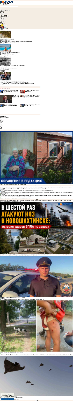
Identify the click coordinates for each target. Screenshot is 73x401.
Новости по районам (3, 56)
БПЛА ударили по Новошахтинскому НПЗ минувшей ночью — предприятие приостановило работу (32, 299)
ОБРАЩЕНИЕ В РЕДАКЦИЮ (4, 16)
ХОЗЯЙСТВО (2, 22)
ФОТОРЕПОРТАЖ (3, 21)
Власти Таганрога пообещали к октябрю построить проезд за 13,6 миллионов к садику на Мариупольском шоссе (46, 195)
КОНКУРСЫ (2, 12)
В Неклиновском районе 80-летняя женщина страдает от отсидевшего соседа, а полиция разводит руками (13, 184)
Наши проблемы (2, 70)
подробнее (7, 117)
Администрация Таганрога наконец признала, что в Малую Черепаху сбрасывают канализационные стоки (16, 41)
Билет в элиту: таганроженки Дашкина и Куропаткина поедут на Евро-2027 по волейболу (46, 354)
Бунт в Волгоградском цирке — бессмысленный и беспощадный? (9, 299)
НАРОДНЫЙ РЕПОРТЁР (3, 15)
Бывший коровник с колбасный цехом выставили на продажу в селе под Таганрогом (43, 190)
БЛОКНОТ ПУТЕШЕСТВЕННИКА (5, 10)
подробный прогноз (3, 117)
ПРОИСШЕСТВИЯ (3, 19)
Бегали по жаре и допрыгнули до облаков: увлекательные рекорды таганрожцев (12, 81)
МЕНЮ (1, 8)
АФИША (1, 9)
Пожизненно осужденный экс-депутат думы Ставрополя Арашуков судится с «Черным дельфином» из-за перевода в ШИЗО (16, 195)
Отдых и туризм (2, 43)
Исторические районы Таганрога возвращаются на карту (8, 68)
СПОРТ (1, 20)
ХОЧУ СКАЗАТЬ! (2, 23)
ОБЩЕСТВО (2, 17)
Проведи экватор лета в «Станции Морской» (6, 54)
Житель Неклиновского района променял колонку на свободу (8, 200)
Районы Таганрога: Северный (4, 69)
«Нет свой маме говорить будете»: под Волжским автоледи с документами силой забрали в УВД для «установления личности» (16, 354)
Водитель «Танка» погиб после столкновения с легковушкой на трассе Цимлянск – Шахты (12, 297)
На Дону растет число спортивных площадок (25, 190)
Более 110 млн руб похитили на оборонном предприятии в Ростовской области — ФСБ (35, 187)
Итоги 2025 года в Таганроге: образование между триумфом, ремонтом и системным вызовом (14, 82)
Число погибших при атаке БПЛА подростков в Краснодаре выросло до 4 (10, 190)
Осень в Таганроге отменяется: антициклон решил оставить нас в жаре (26, 200)
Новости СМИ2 (2, 109)
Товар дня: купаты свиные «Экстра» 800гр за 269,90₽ (24, 196)
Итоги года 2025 (2, 71)
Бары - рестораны (5, 28)
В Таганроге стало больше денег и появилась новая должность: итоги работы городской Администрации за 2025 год (17, 83)
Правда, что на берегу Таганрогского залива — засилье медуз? (9, 42)
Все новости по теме (3, 40)
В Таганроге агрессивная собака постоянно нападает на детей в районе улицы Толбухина (12, 352)
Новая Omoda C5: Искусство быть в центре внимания (10, 188)
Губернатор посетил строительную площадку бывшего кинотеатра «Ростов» (14, 187)
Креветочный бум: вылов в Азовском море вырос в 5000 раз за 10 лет (30, 254)
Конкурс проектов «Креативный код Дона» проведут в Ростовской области (45, 192)
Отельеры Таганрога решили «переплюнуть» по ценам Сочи (43, 200)
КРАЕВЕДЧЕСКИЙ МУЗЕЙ (4, 13)
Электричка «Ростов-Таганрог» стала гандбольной (15, 201)
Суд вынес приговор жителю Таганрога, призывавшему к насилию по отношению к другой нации (52, 254)
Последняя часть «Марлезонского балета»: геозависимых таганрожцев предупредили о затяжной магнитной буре (32, 188)
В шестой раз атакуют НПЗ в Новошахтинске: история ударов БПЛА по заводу (10, 254)
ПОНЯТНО (7, 399)
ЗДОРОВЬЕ (2, 11)
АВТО (5, 27)
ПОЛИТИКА (2, 18)
